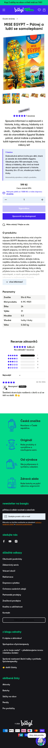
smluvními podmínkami (24, 524)
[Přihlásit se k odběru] (42, 516)
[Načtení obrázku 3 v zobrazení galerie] (25, 95)
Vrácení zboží (9, 571)
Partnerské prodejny (12, 595)
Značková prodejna (12, 601)
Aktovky (6, 685)
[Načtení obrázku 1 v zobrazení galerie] (6, 98)
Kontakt (6, 613)
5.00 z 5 (30, 347)
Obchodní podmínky (12, 559)
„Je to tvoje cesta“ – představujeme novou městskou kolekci (23, 651)
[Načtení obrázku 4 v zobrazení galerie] (34, 95)
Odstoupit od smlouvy (24, 620)
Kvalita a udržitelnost (13, 607)
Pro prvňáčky (9, 709)
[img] (9, 383)
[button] (44, 10)
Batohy (6, 691)
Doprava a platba (11, 583)
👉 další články (10, 668)
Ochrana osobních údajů (14, 589)
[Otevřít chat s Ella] (41, 741)
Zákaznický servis (11, 565)
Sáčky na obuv (9, 697)
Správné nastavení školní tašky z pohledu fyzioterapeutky (22, 660)
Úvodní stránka (9, 19)
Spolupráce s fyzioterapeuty (16, 644)
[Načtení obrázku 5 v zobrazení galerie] (43, 95)
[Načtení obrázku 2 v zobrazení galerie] (16, 98)
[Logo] (24, 10)
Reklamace (8, 577)
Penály (6, 703)
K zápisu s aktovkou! (12, 638)
